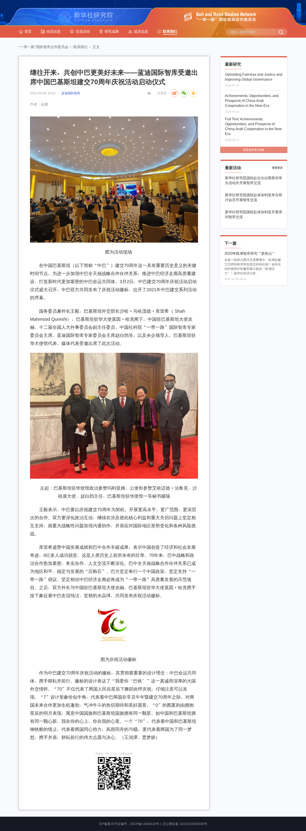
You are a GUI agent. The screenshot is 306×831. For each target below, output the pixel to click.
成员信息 (141, 31)
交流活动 (82, 31)
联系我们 (170, 31)
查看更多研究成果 (254, 150)
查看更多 (277, 167)
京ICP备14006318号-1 (146, 823)
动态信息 (53, 31)
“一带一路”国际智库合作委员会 (43, 47)
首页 (28, 31)
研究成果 (112, 31)
